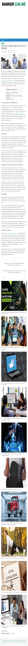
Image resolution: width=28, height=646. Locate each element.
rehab (11, 107)
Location (8, 94)
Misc (3, 43)
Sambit (4, 50)
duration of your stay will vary (10, 233)
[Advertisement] (14, 23)
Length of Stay (9, 98)
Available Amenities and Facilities (13, 95)
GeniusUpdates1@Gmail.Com (20, 641)
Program (8, 97)
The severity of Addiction (12, 92)
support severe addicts (17, 113)
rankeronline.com (5, 641)
